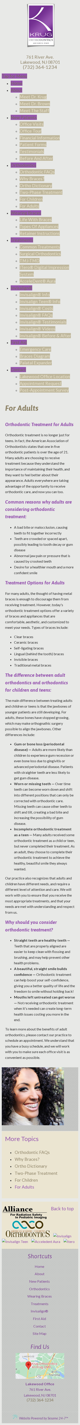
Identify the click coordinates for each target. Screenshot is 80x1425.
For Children (26, 1180)
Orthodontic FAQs (32, 1152)
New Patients (39, 1281)
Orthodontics (39, 1289)
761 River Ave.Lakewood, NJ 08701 (40, 59)
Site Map (39, 1333)
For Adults (24, 1186)
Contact (39, 1326)
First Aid (39, 1318)
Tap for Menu (14, 76)
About (39, 1274)
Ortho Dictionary (31, 1166)
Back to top (62, 1208)
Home (39, 1266)
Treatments (39, 1304)
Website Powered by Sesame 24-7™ (43, 1418)
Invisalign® (39, 1311)
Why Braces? (27, 1159)
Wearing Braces (39, 1296)
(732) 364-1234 (40, 67)
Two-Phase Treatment (36, 1173)
